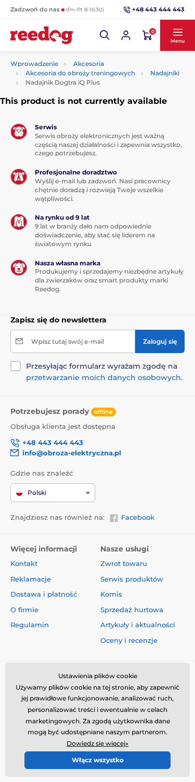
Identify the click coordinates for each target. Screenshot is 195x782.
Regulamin (29, 625)
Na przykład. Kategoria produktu (89, 57)
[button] (105, 35)
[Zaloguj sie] (125, 35)
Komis (111, 594)
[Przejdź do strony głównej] (41, 35)
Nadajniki (164, 73)
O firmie (24, 609)
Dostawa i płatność (43, 594)
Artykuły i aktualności (137, 625)
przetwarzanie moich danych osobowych (103, 377)
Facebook (137, 517)
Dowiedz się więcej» (97, 743)
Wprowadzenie (34, 64)
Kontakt (23, 563)
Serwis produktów (131, 579)
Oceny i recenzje (129, 640)
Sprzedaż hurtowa (131, 609)
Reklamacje (30, 579)
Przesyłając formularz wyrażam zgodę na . (104, 371)
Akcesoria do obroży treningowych (80, 73)
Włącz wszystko (98, 760)
